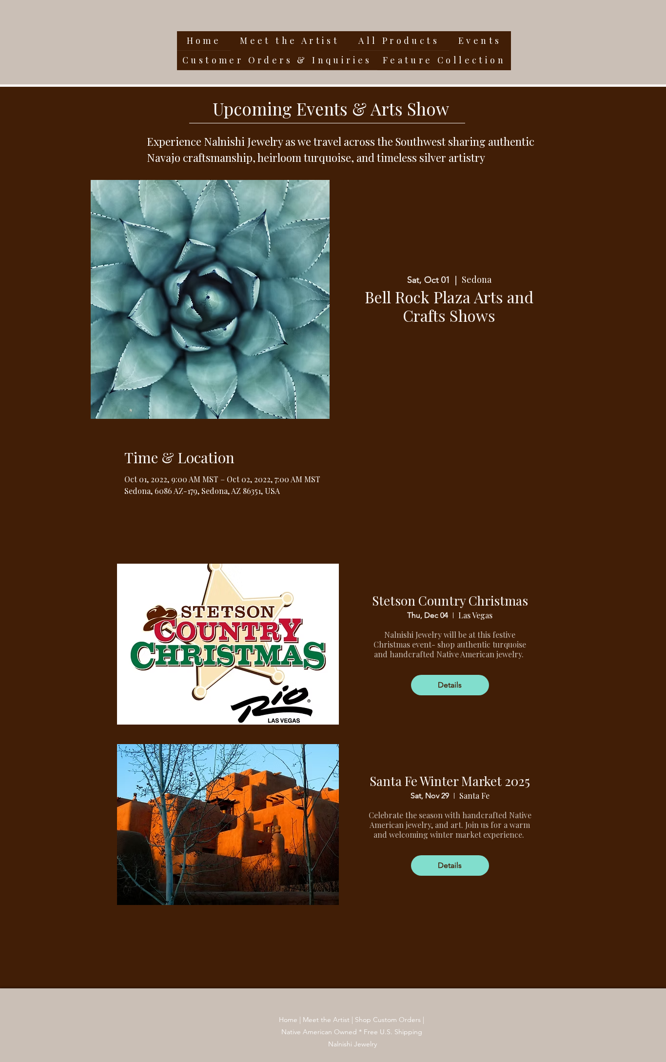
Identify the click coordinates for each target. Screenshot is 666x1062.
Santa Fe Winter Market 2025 (450, 780)
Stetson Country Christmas (450, 600)
